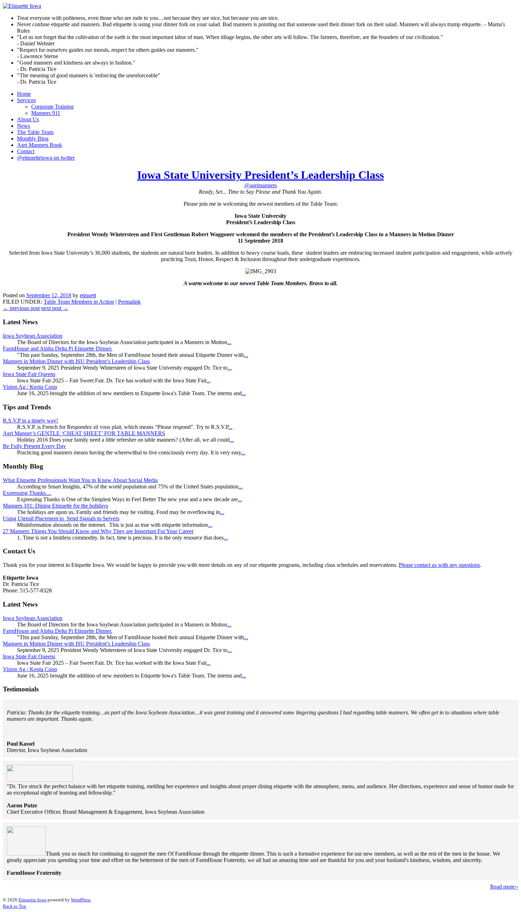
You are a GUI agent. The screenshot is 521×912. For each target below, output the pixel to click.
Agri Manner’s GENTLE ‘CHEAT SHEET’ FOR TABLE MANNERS (84, 433)
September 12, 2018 (48, 295)
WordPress (81, 899)
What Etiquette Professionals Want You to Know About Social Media (80, 480)
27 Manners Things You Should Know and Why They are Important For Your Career (98, 531)
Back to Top (14, 906)
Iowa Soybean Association (32, 336)
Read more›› (504, 887)
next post (54, 308)
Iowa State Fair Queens (29, 374)
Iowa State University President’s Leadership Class (260, 174)
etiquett (88, 295)
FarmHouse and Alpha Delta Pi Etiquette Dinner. (57, 349)
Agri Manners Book (39, 145)
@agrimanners (260, 185)
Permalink (129, 302)
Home (24, 94)
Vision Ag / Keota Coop (30, 387)
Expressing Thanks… (27, 493)
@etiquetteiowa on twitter (46, 158)
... (229, 342)
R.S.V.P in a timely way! (30, 421)
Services (26, 100)
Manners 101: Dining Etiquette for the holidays (55, 506)
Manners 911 (45, 113)
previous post (21, 308)
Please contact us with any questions (439, 565)
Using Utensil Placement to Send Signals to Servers (61, 518)
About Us (28, 119)
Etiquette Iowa (32, 899)
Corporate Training (52, 107)
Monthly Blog (33, 139)
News (23, 126)
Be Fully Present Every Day (34, 446)
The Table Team (35, 132)
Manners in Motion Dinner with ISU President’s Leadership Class (76, 361)
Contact (25, 151)
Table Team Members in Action (79, 302)
